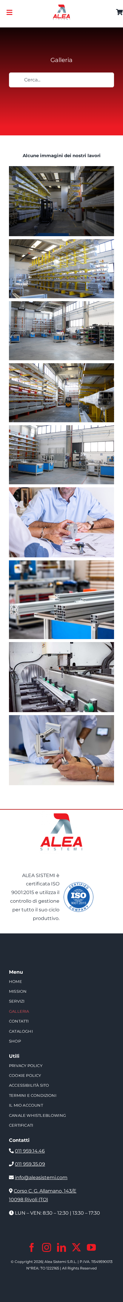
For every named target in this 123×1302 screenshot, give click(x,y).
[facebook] (31, 1247)
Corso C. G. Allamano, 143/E (45, 1191)
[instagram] (46, 1247)
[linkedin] (61, 1247)
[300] (61, 6)
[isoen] (78, 884)
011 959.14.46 (30, 1151)
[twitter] (76, 1247)
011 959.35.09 (30, 1164)
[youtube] (91, 1247)
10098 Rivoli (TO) (28, 1199)
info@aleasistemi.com (41, 1177)
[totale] (61, 812)
